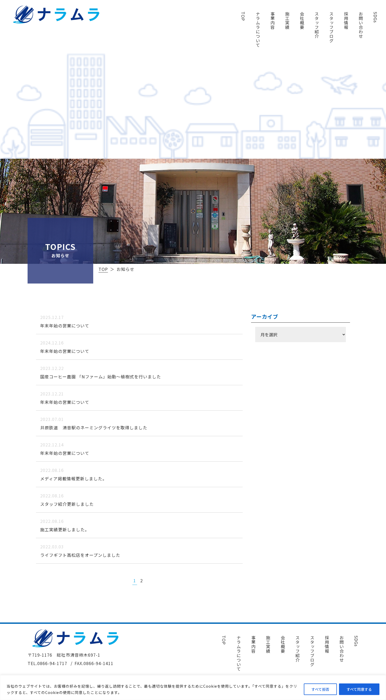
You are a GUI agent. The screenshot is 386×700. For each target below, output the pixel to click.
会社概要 (302, 20)
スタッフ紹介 (317, 25)
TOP (243, 16)
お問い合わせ (361, 25)
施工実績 (287, 20)
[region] (193, 687)
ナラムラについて (258, 29)
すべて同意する (359, 689)
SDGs (375, 17)
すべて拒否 (320, 689)
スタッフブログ (331, 27)
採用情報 (346, 20)
